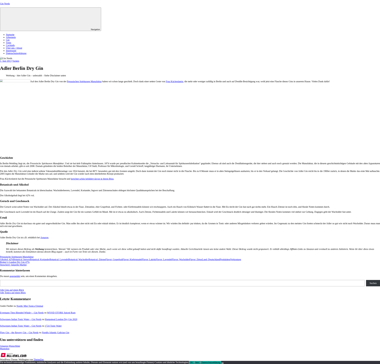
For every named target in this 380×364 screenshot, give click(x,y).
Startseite (10, 34)
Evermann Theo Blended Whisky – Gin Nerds (22, 312)
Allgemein (11, 37)
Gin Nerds (5, 3)
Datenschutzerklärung (16, 53)
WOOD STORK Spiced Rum (61, 312)
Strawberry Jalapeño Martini (13, 265)
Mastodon (4, 348)
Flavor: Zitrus (195, 259)
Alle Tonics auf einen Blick (13, 292)
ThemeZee (39, 359)
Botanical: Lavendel (59, 259)
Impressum (11, 50)
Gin (8, 40)
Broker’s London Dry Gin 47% (15, 262)
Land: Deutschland (211, 259)
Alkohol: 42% (6, 259)
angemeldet (15, 276)
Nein (197, 362)
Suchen (373, 283)
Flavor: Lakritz (149, 259)
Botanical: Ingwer (21, 259)
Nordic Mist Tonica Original (29, 306)
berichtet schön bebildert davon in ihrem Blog (92, 179)
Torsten (15, 61)
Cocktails (10, 45)
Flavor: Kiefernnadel (132, 259)
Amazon (44, 237)
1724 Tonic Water (53, 326)
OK (191, 362)
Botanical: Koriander (40, 259)
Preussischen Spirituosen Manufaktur (84, 81)
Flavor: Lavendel (164, 259)
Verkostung (235, 259)
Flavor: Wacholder (180, 259)
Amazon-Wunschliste (10, 346)
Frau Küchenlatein (174, 81)
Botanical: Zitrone (97, 259)
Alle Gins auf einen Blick (12, 290)
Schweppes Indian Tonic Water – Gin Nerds (20, 319)
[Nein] (222, 363)
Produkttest (225, 259)
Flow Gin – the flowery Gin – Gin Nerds (19, 332)
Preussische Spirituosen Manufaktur (17, 257)
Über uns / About (14, 48)
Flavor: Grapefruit (114, 259)
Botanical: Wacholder (78, 259)
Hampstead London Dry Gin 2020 (61, 319)
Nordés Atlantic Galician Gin (55, 332)
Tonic (8, 42)
